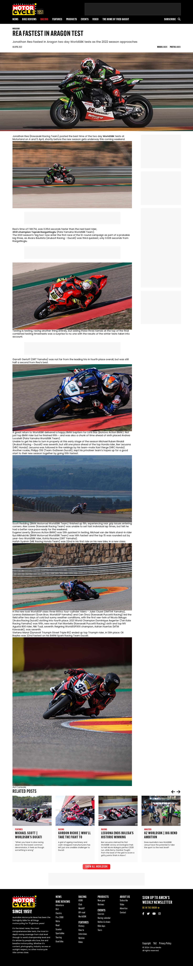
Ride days (101, 926)
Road (57, 925)
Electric (59, 913)
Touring (59, 937)
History (81, 926)
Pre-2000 (59, 917)
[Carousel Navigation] (176, 792)
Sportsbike (60, 933)
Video (95, 19)
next (178, 792)
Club (80, 904)
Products (71, 19)
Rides (81, 942)
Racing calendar (104, 918)
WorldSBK (108, 136)
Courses (101, 914)
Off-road (82, 912)
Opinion (82, 938)
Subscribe (170, 19)
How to (81, 930)
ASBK (81, 900)
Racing (44, 19)
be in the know (149, 907)
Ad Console (19, 787)
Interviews (83, 934)
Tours (100, 930)
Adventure (60, 905)
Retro (58, 921)
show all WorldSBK (96, 866)
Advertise (123, 908)
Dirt (57, 909)
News (15, 19)
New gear (101, 900)
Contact (123, 912)
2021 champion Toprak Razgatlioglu (34, 232)
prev (173, 792)
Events (84, 19)
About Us (125, 897)
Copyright (146, 943)
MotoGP (82, 908)
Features (57, 19)
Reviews (101, 904)
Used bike (59, 941)
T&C (155, 943)
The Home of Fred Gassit (116, 19)
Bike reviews (29, 19)
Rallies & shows (104, 922)
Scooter (59, 929)
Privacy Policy (165, 943)
